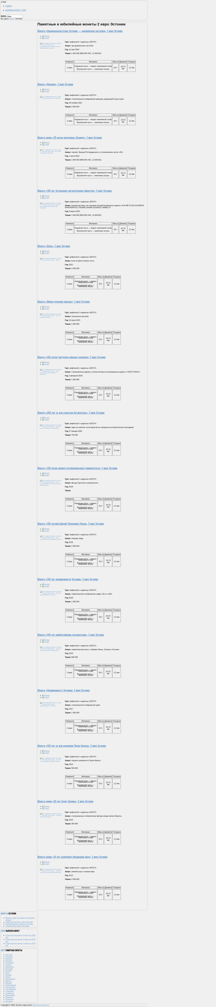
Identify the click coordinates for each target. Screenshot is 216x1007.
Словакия (9, 991)
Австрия (8, 955)
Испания (9, 969)
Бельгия (8, 959)
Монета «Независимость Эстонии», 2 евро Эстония (63, 690)
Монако (8, 983)
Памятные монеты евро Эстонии (19, 922)
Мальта (8, 981)
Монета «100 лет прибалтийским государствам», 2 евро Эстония (70, 635)
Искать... (4, 16)
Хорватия (9, 999)
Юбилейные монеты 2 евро (15, 10)
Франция (9, 997)
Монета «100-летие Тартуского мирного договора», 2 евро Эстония (71, 357)
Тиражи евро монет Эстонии (17, 926)
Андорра (9, 957)
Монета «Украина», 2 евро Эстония (55, 84)
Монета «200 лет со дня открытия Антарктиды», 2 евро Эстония (70, 413)
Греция (8, 965)
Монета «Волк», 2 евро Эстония (53, 246)
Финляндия (10, 995)
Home (11, 19)
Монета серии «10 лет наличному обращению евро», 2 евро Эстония (72, 857)
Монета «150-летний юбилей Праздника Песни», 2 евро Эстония (70, 523)
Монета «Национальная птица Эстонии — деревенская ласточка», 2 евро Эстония (79, 31)
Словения (9, 993)
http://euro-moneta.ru (41, 1005)
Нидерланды (10, 985)
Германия (9, 963)
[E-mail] (45, 38)
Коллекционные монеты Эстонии (19, 924)
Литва (7, 977)
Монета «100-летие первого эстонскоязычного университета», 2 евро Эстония (77, 468)
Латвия (8, 975)
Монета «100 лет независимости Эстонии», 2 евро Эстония (67, 579)
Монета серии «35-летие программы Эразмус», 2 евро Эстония (69, 137)
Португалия (10, 987)
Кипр (7, 973)
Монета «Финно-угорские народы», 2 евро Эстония (63, 301)
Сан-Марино (10, 989)
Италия (8, 971)
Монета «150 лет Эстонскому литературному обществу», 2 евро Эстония (74, 191)
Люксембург (10, 979)
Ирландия (9, 967)
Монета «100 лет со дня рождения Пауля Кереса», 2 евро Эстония (71, 746)
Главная (8, 6)
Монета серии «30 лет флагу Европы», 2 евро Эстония (65, 801)
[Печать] (46, 36)
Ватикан (8, 961)
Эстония (8, 1001)
